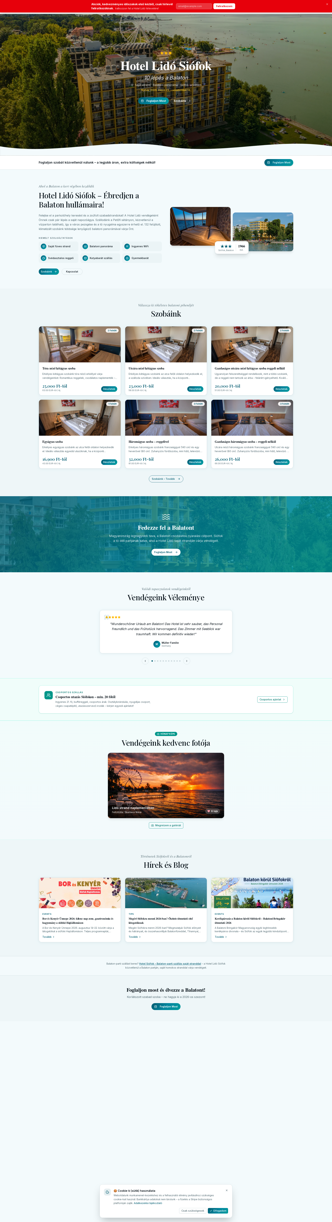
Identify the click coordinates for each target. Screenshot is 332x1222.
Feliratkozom (224, 6)
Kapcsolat (72, 271)
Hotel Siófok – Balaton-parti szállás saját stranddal (170, 963)
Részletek (109, 388)
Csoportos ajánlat (270, 699)
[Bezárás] (327, 4)
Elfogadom (219, 1210)
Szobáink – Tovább (163, 478)
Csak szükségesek (192, 1210)
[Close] (226, 1190)
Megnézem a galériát (168, 825)
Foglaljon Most (156, 101)
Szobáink (180, 101)
